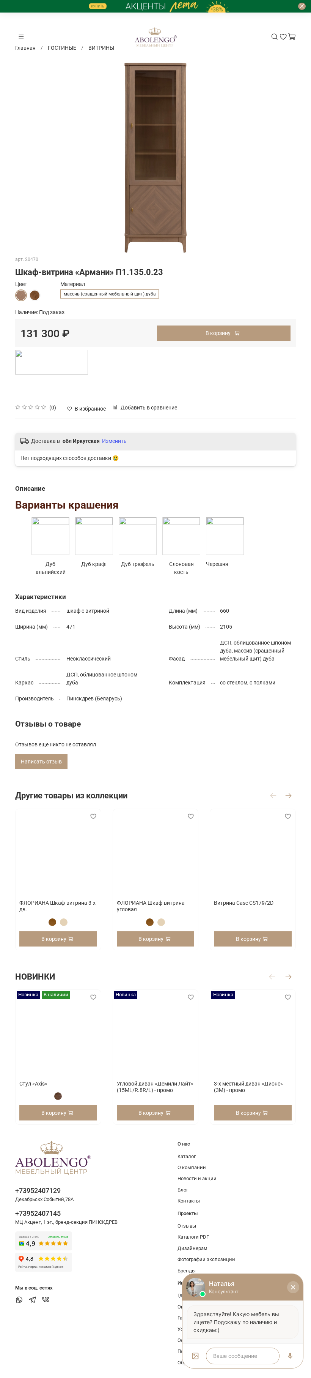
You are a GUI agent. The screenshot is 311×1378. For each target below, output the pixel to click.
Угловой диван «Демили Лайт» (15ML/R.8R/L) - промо (155, 1087)
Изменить (114, 441)
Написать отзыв (41, 762)
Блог (182, 1190)
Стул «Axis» (33, 1084)
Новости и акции (197, 1178)
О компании (191, 1167)
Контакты (188, 1201)
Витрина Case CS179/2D (243, 902)
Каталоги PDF (193, 1237)
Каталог (186, 1156)
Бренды (186, 1271)
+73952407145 (38, 1213)
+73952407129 (38, 1191)
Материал (72, 284)
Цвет (21, 284)
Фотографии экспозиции (206, 1259)
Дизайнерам (192, 1248)
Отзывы (186, 1226)
